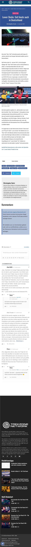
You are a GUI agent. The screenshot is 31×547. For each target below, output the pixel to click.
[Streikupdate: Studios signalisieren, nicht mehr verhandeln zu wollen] (6, 465)
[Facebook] (7, 456)
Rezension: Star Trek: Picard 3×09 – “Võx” (19, 524)
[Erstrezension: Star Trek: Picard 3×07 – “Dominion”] (6, 509)
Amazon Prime (10, 166)
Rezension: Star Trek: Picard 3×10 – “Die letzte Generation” (20, 516)
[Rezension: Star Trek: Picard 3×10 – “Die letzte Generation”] (6, 517)
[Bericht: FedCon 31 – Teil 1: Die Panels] (6, 473)
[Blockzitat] (15, 258)
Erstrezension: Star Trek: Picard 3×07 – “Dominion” (19, 508)
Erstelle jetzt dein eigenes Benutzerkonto (14, 212)
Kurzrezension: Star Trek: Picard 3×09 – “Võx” (20, 500)
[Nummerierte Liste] (11, 258)
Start (3, 8)
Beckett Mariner (20, 166)
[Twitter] (11, 456)
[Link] (19, 258)
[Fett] (3, 258)
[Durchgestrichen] (9, 258)
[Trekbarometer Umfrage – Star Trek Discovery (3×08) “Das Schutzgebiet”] (6, 489)
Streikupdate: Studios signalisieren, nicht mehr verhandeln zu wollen (19, 464)
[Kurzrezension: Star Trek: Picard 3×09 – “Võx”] (6, 502)
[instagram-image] (6, 403)
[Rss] (3, 456)
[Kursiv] (5, 258)
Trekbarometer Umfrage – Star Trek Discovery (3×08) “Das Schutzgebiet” (19, 487)
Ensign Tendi (14, 168)
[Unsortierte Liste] (13, 258)
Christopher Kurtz (11, 24)
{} (21, 257)
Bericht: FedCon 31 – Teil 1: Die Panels (19, 471)
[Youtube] (19, 456)
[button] (10, 542)
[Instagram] (15, 456)
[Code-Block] (17, 258)
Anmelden (26, 247)
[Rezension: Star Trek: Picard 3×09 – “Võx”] (6, 525)
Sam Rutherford (22, 168)
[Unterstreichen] (7, 258)
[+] (23, 257)
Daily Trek (7, 8)
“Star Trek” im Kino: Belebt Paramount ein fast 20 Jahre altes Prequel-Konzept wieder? (20, 480)
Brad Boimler (5, 168)
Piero (11, 295)
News (3, 166)
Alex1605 (18, 297)
